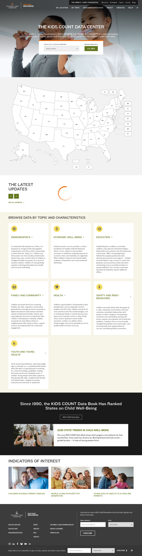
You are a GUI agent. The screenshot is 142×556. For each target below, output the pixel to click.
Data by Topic (13, 528)
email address (85, 520)
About (110, 8)
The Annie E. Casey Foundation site (62, 524)
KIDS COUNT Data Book (71, 417)
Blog (134, 2)
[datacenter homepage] (28, 5)
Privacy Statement (56, 528)
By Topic (76, 8)
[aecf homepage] (12, 5)
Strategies (113, 2)
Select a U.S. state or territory (55, 44)
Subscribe (87, 533)
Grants (128, 2)
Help (130, 8)
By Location (62, 8)
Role (109, 520)
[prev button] (10, 196)
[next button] (16, 196)
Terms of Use (54, 532)
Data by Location (14, 524)
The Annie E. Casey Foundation (84, 2)
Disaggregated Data (93, 8)
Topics (121, 2)
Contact (36, 536)
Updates (120, 8)
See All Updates (15, 202)
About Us (105, 2)
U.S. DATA (91, 48)
